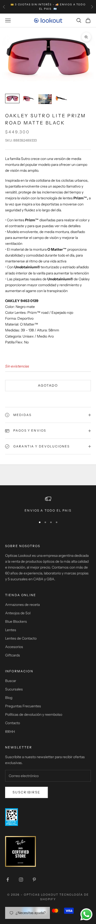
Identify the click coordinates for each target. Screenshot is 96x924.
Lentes (10, 630)
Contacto (12, 723)
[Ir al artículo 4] (61, 98)
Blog (8, 697)
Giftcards (12, 655)
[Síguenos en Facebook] (7, 879)
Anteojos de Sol (17, 613)
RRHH (10, 731)
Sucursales (14, 689)
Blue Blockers (16, 621)
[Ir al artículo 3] (45, 99)
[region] (48, 504)
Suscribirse (26, 792)
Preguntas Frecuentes (23, 706)
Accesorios (14, 646)
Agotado (48, 385)
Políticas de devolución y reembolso (33, 714)
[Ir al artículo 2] (29, 98)
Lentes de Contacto (21, 638)
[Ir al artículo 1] (12, 98)
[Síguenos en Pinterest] (34, 879)
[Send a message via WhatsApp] (86, 914)
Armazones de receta (22, 604)
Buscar (10, 680)
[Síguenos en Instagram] (21, 879)
